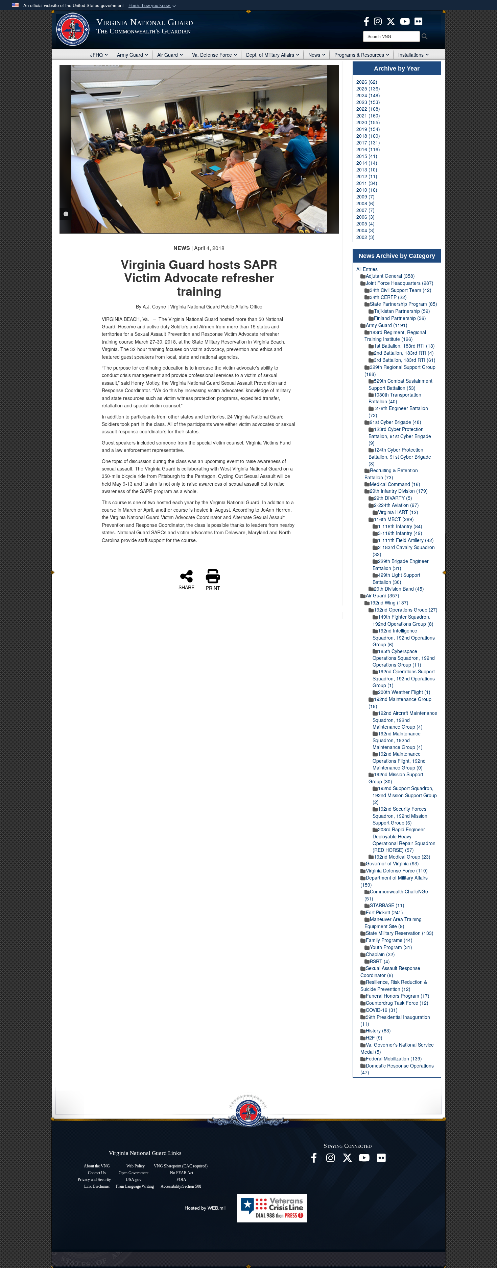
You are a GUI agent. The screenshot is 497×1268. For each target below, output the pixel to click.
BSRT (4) (380, 961)
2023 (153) (368, 102)
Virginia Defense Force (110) (397, 870)
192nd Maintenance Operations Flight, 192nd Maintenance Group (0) (399, 760)
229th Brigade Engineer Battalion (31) (401, 564)
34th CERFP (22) (388, 297)
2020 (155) (368, 122)
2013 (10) (366, 169)
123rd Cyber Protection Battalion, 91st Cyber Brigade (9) (400, 436)
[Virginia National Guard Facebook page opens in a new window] (366, 20)
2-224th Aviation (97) (396, 505)
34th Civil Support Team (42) (400, 290)
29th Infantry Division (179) (399, 490)
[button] (152, 5)
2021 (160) (368, 115)
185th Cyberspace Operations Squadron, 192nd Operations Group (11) (404, 658)
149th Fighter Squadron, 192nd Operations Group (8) (403, 620)
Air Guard (167, 54)
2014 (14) (366, 162)
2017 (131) (368, 142)
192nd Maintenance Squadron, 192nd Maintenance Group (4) (398, 740)
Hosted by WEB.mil (205, 1208)
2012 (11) (366, 176)
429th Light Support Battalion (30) (396, 578)
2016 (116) (368, 149)
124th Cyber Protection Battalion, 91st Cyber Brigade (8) (400, 456)
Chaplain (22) (380, 954)
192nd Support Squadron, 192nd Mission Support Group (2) (405, 795)
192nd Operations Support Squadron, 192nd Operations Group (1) (404, 678)
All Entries (367, 269)
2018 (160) (368, 135)
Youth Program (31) (391, 947)
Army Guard (130, 54)
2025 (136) (368, 88)
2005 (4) (365, 223)
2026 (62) (366, 81)
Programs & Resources (359, 54)
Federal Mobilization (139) (394, 1058)
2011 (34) (366, 183)
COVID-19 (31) (382, 1009)
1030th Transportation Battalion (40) (395, 398)
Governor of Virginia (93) (392, 863)
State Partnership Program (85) (403, 303)
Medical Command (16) (395, 484)
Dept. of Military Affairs (270, 54)
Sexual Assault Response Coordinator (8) (390, 971)
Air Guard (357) (382, 595)
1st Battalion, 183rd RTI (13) (404, 345)
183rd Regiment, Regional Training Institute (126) (395, 336)
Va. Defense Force (212, 54)
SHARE (186, 587)
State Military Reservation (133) (399, 932)
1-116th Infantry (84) (400, 526)
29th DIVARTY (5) (393, 497)
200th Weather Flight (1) (404, 692)
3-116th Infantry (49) (400, 533)
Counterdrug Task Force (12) (397, 1002)
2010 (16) (366, 189)
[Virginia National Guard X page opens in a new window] (390, 20)
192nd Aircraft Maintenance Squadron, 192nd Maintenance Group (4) (405, 719)
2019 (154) (368, 129)
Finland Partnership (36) (400, 318)
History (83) (378, 1030)
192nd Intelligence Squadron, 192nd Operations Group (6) (404, 637)
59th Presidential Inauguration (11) (395, 1020)
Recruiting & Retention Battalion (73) (391, 474)
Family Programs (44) (389, 940)
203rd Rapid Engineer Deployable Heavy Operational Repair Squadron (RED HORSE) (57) (404, 839)
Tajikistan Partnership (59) (402, 310)
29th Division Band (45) (399, 588)
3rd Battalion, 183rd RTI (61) (404, 359)
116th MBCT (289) (394, 519)
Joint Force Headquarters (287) (399, 282)
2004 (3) (365, 230)
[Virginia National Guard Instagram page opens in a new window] (378, 20)
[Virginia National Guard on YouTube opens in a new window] (405, 20)
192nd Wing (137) (389, 602)
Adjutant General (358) (390, 275)
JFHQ (96, 54)
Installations (411, 54)
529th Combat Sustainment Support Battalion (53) (400, 384)
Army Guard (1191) (386, 325)
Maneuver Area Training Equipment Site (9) (393, 922)
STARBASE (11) (387, 905)
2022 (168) (368, 108)
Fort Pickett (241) (384, 912)
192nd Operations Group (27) (405, 609)
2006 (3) (365, 216)
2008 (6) (365, 203)
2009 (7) (365, 196)
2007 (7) (365, 210)
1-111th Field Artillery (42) (406, 540)
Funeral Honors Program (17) (397, 995)
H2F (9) (374, 1037)
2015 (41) (366, 156)
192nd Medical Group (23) (402, 856)
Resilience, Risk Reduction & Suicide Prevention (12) (393, 985)
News (314, 54)
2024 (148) (368, 95)
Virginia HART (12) (398, 512)
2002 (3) (365, 237)
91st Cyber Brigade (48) (395, 422)
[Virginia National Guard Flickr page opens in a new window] (418, 20)
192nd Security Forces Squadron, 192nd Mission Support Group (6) (400, 815)
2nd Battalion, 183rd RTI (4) (404, 352)
